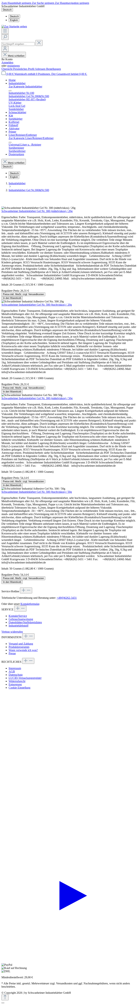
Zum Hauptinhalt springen (16, 2)
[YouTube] (69, 961)
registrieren (13, 65)
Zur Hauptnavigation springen (72, 2)
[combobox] (18, 44)
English (14, 20)
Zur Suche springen (43, 2)
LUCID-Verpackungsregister (25, 677)
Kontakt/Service (18, 615)
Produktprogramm (19, 646)
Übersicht (7, 68)
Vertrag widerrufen (12, 631)
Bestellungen (53, 68)
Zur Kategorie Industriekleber (25, 86)
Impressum (15, 668)
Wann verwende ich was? (23, 650)
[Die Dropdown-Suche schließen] (39, 43)
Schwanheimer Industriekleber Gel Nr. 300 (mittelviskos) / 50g (37, 398)
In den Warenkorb (12, 298)
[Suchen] (5, 37)
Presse (12, 653)
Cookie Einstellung (19, 687)
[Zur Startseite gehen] (14, 26)
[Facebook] (69, 826)
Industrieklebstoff (18, 625)
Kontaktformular (29, 603)
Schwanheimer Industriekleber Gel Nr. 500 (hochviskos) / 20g (36, 304)
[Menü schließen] (10, 90)
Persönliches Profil (24, 68)
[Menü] (5, 31)
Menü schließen (16, 55)
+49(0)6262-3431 (67, 597)
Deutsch (14, 16)
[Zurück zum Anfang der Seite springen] (5, 997)
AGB (12, 671)
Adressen (40, 68)
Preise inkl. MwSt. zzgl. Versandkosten (23, 294)
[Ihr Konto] (5, 49)
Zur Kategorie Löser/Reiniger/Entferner (31, 138)
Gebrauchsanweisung (21, 619)
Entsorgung (15, 684)
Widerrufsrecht (17, 681)
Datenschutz (16, 674)
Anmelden (7, 62)
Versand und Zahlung (21, 643)
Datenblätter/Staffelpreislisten (25, 622)
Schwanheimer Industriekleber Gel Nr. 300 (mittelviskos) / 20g (37, 211)
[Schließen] (2, 1002)
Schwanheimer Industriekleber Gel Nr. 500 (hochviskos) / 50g (36, 491)
